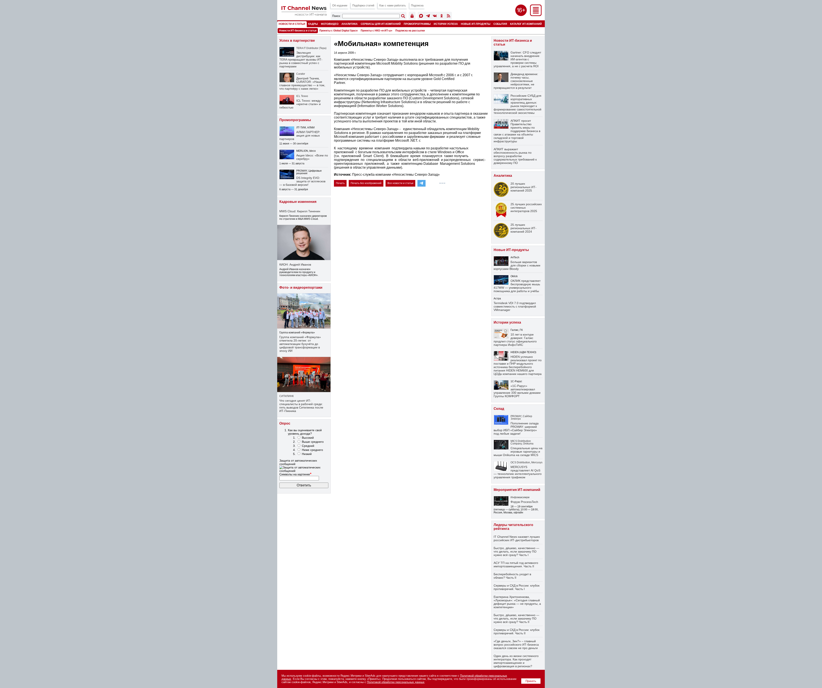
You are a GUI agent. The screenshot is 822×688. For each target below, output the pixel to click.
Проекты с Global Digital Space (338, 30)
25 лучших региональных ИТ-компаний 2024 (523, 228)
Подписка (417, 5)
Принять (531, 681)
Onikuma (528, 443)
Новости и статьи (292, 23)
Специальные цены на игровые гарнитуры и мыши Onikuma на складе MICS (518, 451)
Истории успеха (446, 23)
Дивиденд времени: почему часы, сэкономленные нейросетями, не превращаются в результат (516, 80)
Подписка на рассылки (410, 30)
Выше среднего (313, 441)
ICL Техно (302, 96)
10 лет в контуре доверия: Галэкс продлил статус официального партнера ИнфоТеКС (515, 339)
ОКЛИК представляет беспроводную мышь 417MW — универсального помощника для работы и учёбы (517, 286)
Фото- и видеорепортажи (300, 287)
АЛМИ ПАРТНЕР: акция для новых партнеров (299, 135)
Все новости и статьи (400, 183)
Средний (308, 445)
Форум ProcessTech (524, 502)
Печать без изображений (366, 183)
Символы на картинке (295, 474)
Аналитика (349, 23)
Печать (340, 183)
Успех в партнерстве (297, 40)
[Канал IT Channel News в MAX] (421, 16)
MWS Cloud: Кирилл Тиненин (299, 211)
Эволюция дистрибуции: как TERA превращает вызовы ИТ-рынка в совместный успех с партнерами (300, 59)
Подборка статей (363, 5)
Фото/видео (329, 23)
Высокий (308, 437)
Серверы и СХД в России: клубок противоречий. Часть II (516, 631)
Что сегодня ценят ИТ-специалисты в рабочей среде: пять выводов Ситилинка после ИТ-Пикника (301, 406)
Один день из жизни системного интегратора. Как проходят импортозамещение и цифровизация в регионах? (516, 661)
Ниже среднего (312, 450)
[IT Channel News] (303, 14)
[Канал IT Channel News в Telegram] (428, 16)
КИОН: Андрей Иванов (295, 264)
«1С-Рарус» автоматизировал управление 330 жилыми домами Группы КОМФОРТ (517, 391)
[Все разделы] (536, 15)
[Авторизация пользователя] (412, 16)
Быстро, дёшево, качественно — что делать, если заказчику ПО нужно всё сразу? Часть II (516, 618)
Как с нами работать (392, 5)
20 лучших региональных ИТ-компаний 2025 (523, 187)
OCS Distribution (520, 462)
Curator (300, 74)
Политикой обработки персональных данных (395, 682)
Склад (499, 408)
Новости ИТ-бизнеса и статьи (297, 30)
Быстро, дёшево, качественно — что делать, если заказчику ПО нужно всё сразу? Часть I (516, 551)
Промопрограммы (417, 23)
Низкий (307, 454)
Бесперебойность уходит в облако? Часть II (512, 575)
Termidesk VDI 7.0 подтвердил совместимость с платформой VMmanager (515, 306)
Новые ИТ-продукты (475, 23)
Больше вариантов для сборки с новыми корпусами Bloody (517, 265)
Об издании (339, 5)
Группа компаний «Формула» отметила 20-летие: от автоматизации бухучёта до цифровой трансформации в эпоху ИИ (300, 343)
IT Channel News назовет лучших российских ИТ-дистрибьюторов (517, 538)
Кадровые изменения (297, 202)
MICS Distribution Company (521, 442)
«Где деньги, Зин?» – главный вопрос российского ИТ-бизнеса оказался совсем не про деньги (516, 644)
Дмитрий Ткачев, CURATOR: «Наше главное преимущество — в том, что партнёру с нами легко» (302, 83)
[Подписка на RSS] (448, 16)
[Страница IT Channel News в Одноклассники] (442, 16)
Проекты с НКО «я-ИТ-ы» (376, 30)
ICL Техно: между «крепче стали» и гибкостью (300, 104)
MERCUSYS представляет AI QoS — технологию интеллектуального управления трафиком (518, 472)
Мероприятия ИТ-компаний (517, 490)
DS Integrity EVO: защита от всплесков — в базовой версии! (302, 181)
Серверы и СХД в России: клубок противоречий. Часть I (516, 587)
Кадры (313, 23)
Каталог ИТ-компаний (526, 23)
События (500, 23)
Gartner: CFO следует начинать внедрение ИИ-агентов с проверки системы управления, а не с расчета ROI (517, 59)
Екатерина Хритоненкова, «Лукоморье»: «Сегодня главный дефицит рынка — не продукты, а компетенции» (517, 602)
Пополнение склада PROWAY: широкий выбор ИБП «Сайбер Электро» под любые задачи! (516, 428)
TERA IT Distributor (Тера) (311, 48)
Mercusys (536, 462)
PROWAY (516, 416)
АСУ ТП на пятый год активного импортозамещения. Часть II (516, 564)
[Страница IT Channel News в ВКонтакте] (435, 16)
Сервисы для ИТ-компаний (381, 23)
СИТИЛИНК (286, 396)
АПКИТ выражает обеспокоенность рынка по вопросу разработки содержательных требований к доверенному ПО (515, 156)
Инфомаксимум (520, 497)
